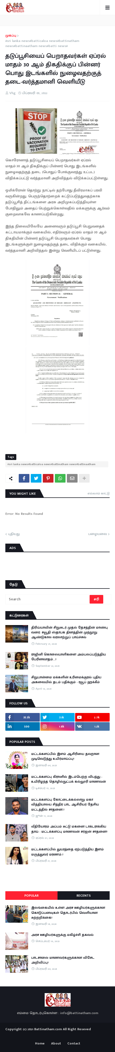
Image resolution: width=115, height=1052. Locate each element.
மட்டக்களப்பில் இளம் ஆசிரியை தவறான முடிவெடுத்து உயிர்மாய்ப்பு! (65, 756)
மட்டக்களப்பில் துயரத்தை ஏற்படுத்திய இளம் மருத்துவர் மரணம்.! (67, 852)
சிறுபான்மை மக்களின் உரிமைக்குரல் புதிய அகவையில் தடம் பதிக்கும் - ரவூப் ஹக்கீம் (66, 679)
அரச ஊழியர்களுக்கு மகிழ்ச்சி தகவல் (62, 934)
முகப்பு (10, 35)
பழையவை (97, 534)
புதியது (14, 534)
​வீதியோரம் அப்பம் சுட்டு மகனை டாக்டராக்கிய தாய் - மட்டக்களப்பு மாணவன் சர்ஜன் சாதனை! (69, 829)
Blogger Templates (57, 1034)
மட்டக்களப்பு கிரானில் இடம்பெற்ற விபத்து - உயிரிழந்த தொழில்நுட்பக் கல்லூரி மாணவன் (68, 779)
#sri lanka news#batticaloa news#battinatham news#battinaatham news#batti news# (42, 43)
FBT (74, 1035)
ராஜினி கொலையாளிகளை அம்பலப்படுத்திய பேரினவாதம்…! (68, 657)
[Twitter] (36, 478)
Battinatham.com (48, 1029)
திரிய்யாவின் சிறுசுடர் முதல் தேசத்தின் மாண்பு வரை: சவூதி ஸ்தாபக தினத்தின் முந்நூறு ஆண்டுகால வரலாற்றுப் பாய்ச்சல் (69, 632)
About (56, 1043)
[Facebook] (24, 478)
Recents (83, 895)
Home (40, 1043)
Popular (31, 895)
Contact (73, 1043)
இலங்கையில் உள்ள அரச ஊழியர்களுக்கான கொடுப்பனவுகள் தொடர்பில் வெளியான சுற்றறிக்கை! (68, 912)
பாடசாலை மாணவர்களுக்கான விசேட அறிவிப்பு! (62, 960)
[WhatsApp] (60, 478)
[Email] (72, 478)
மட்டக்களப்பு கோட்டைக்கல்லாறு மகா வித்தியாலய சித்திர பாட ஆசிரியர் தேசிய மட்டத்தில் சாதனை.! (65, 804)
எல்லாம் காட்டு (98, 493)
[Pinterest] (48, 478)
